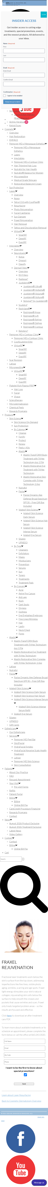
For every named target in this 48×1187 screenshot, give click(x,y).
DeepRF (22, 238)
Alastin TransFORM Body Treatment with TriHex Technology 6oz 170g (35, 458)
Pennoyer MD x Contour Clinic (28, 162)
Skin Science (15, 418)
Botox (21, 256)
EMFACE (13, 140)
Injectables (19, 158)
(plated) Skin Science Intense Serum (31, 699)
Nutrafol (23, 487)
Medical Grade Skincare (25, 180)
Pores (21, 633)
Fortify (22, 436)
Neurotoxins (20, 253)
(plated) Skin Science (28, 509)
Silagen (22, 538)
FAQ (11, 776)
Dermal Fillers (20, 267)
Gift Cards (14, 725)
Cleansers (23, 549)
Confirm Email (8, 80)
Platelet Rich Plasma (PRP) (21, 385)
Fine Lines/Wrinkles (28, 619)
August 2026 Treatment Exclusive (25, 827)
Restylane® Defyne (32, 323)
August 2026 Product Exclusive (24, 823)
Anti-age (23, 597)
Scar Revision (15, 360)
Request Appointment (19, 779)
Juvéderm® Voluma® (33, 293)
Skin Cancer (15, 111)
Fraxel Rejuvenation (23, 220)
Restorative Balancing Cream (27, 183)
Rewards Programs (18, 411)
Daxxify (22, 264)
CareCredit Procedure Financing (24, 808)
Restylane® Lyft (31, 316)
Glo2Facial (19, 743)
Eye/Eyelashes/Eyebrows (31, 615)
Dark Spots (24, 604)
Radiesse (23, 279)
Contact (13, 816)
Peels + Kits (24, 447)
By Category (20, 429)
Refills (12, 790)
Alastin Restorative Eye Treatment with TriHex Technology (34, 469)
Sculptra (23, 305)
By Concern (19, 586)
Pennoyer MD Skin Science (26, 761)
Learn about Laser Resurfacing (16, 1095)
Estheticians (10, 728)
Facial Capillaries (22, 213)
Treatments (24, 579)
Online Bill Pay (21, 805)
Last (4, 55)
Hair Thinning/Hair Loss (25, 165)
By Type (17, 546)
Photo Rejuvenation (23, 209)
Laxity (21, 626)
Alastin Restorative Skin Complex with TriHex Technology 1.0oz (34, 480)
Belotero (23, 331)
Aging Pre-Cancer (27, 593)
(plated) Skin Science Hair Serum (29, 695)
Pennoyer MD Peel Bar (25, 739)
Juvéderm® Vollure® (33, 297)
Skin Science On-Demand (26, 422)
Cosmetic (9, 129)
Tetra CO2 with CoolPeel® (27, 202)
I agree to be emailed (14, 96)
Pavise (22, 491)
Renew (22, 444)
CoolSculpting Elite (23, 341)
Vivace (17, 396)
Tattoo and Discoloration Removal (30, 227)
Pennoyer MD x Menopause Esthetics (27, 143)
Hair (21, 622)
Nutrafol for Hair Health (25, 169)
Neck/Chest (24, 630)
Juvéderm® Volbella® (34, 290)
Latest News (15, 830)
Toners (22, 575)
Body (21, 600)
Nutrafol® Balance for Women (28, 172)
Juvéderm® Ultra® (32, 286)
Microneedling (21, 176)
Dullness (23, 611)
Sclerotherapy (16, 400)
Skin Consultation (22, 765)
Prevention (24, 564)
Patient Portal (15, 794)
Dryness (22, 608)
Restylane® (24, 308)
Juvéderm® (24, 282)
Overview (14, 132)
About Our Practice (18, 772)
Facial (17, 393)
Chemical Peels (16, 407)
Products (9, 414)
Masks (22, 557)
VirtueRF (18, 231)
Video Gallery (15, 834)
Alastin (22, 451)
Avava (16, 198)
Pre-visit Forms (21, 787)
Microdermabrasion (18, 404)
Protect (22, 440)
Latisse (12, 363)
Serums (22, 568)
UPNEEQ (23, 542)
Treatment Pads (26, 582)
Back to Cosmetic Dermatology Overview (21, 1101)
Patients (8, 768)
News (7, 819)
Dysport (22, 260)
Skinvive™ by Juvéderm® (35, 301)
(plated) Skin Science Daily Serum (30, 692)
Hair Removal (20, 224)
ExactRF (23, 242)
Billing (12, 797)
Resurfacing (19, 205)
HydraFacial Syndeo (23, 746)
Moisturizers (25, 560)
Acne (21, 590)
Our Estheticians (17, 732)
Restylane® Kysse (31, 312)
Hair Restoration (17, 136)
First (4, 47)
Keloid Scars (15, 125)
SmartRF (23, 235)
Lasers (17, 154)
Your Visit (14, 783)
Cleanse (22, 433)
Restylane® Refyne (32, 319)
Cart (7, 852)
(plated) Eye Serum (32, 535)
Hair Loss (18, 389)
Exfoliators (24, 553)
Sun (20, 571)
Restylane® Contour (33, 327)
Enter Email (7, 71)
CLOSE (44, 14)
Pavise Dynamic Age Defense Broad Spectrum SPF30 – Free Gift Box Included (31, 681)
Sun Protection (16, 187)
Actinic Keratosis (17, 121)
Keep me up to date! (12, 102)
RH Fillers (23, 275)
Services (13, 736)
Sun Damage (20, 216)
